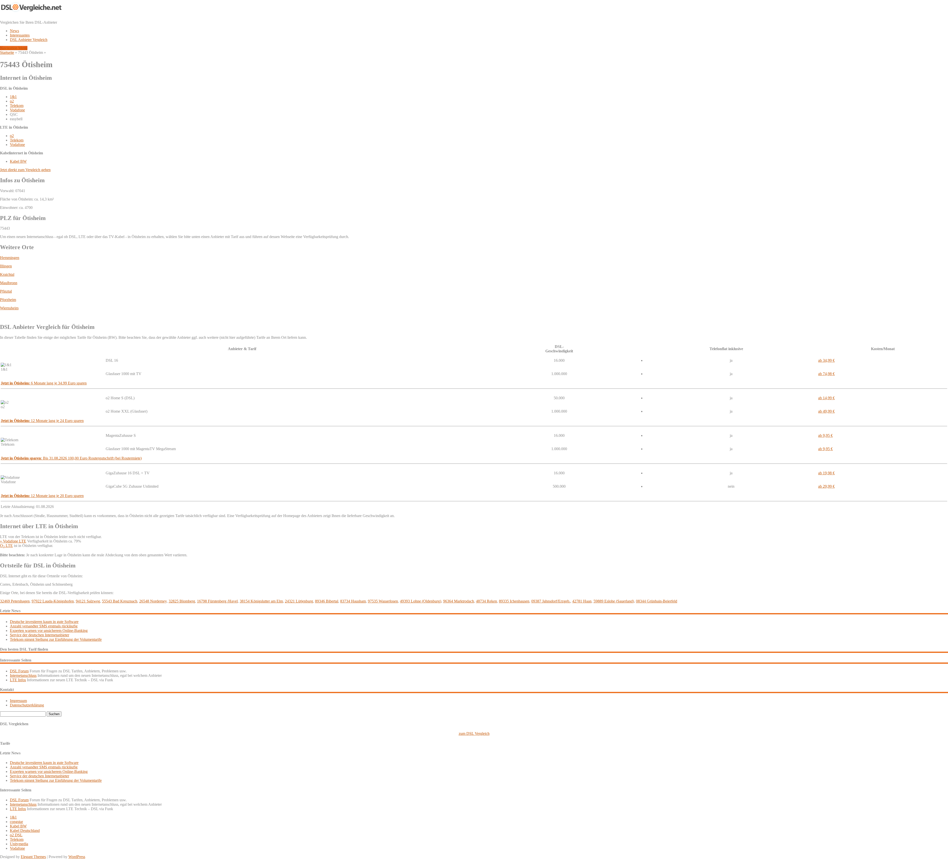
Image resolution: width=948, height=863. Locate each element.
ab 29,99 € (826, 486)
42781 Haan (582, 601)
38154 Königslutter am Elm (261, 601)
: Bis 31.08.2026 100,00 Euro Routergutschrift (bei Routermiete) (71, 458)
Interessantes (20, 35)
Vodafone (17, 110)
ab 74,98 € (826, 374)
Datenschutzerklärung (27, 705)
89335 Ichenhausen (514, 601)
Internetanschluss (23, 675)
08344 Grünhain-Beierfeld (656, 601)
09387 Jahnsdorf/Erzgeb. (550, 601)
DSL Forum (19, 671)
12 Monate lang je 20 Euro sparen (42, 496)
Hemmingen (9, 258)
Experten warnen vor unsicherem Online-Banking (49, 630)
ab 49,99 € (826, 411)
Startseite (7, 52)
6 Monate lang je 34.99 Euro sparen (44, 383)
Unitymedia (19, 844)
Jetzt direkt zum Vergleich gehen (25, 170)
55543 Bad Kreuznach (119, 601)
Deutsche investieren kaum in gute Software (44, 622)
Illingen (6, 266)
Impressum (18, 701)
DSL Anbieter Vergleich (28, 40)
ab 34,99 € (826, 360)
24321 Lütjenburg (299, 601)
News (14, 31)
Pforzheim (8, 300)
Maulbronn (8, 283)
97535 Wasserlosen (383, 601)
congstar (16, 822)
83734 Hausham (353, 601)
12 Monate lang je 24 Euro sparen (42, 421)
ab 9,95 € (825, 435)
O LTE (6, 545)
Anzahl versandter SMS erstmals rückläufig (44, 626)
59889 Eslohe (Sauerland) (613, 601)
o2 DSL (16, 835)
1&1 (13, 97)
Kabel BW (18, 161)
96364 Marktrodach (458, 601)
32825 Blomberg (182, 601)
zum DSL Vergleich (474, 733)
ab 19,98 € (826, 473)
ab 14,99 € (826, 398)
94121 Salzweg (88, 601)
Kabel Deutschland (25, 830)
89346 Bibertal (326, 601)
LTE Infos (18, 680)
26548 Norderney (153, 601)
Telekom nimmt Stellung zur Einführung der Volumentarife (56, 639)
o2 (12, 101)
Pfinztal (6, 291)
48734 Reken (486, 601)
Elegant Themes (33, 857)
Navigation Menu (13, 48)
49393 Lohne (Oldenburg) (420, 601)
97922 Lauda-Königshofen (53, 601)
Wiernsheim (9, 308)
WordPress (76, 857)
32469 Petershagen (15, 601)
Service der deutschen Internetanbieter (39, 635)
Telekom (16, 105)
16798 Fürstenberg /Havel (217, 601)
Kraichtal (7, 274)
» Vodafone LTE (13, 541)
